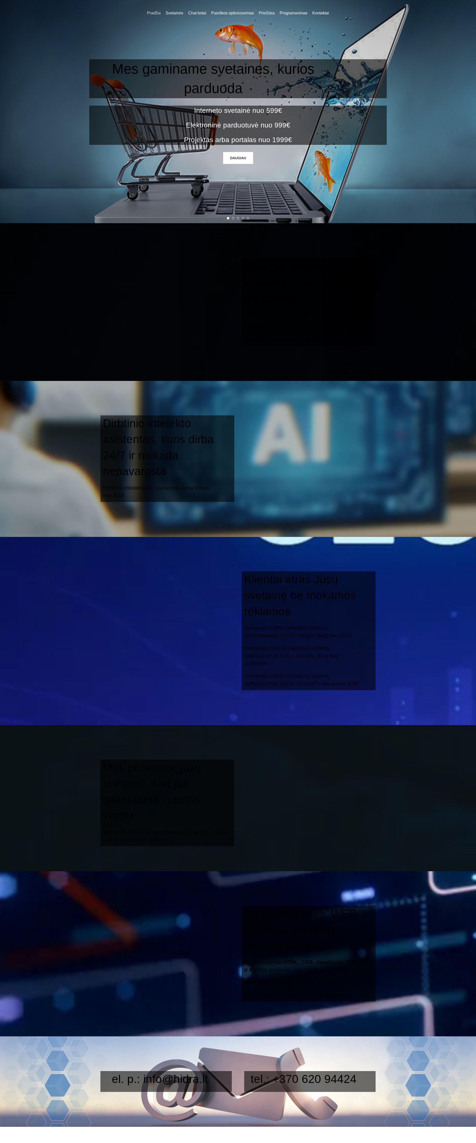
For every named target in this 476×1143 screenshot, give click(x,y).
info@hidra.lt (175, 1079)
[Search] (471, 13)
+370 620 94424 (314, 1079)
